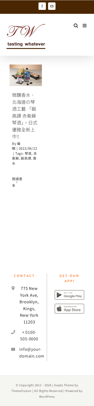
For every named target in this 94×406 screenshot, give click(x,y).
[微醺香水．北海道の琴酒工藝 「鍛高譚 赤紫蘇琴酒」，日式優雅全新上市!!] (26, 75)
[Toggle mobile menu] (85, 25)
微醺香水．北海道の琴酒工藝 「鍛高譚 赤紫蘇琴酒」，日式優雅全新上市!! (24, 116)
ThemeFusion (21, 391)
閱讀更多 (17, 182)
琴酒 (28, 153)
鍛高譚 (26, 158)
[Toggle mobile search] (76, 25)
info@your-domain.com (29, 352)
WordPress (47, 396)
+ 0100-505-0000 (29, 335)
